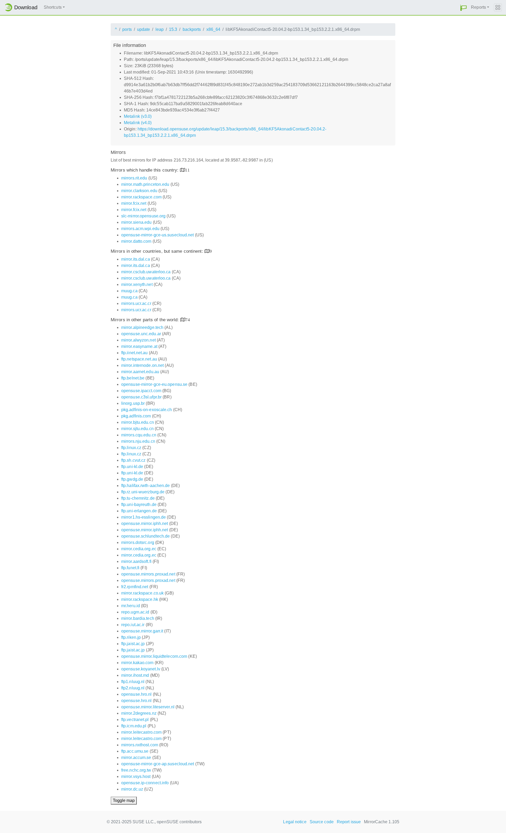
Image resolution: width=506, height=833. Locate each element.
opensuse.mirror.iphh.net (144, 523)
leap (159, 29)
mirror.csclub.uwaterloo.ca (146, 272)
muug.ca (129, 291)
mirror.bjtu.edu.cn (137, 422)
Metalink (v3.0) (138, 116)
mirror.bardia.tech (137, 618)
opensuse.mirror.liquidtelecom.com (154, 656)
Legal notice (294, 822)
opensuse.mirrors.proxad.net (148, 574)
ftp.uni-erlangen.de (139, 511)
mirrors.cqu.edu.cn (138, 435)
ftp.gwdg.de (132, 479)
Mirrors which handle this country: (145, 170)
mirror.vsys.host (136, 776)
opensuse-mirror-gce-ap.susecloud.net (157, 764)
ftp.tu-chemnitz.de (138, 498)
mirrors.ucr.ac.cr (136, 303)
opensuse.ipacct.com (141, 390)
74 (187, 319)
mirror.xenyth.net (137, 284)
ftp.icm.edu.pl (133, 726)
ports (127, 29)
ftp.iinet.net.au (134, 352)
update (143, 29)
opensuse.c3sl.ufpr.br (141, 397)
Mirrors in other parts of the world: (145, 319)
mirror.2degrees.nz (139, 713)
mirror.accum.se (136, 757)
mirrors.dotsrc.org (137, 542)
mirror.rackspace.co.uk (142, 593)
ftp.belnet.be (132, 378)
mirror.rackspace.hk (139, 599)
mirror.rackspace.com (141, 197)
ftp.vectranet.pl (135, 719)
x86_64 (213, 29)
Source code (322, 822)
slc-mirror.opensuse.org (143, 216)
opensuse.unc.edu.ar (141, 334)
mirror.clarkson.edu (139, 190)
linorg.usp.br (133, 403)
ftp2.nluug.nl (132, 688)
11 (187, 170)
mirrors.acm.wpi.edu (140, 228)
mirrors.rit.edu (134, 178)
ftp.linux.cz (131, 447)
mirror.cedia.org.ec (138, 549)
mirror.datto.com (136, 241)
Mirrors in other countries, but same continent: (158, 251)
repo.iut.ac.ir (132, 624)
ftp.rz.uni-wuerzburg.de (142, 492)
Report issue (349, 822)
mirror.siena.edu (136, 222)
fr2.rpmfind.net (134, 586)
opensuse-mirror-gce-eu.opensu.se (154, 384)
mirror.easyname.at (139, 346)
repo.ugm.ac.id (135, 612)
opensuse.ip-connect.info (145, 783)
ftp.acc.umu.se (134, 751)
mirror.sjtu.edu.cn (137, 428)
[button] (463, 7)
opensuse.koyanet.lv (140, 669)
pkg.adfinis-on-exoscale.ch (146, 409)
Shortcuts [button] (53, 7)
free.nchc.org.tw (136, 770)
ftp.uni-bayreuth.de (139, 504)
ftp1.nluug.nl (132, 681)
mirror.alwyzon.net (138, 340)
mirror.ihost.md (135, 675)
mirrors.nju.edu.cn (138, 441)
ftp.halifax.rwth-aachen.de (145, 485)
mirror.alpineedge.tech (142, 327)
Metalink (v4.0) (138, 122)
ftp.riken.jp (131, 637)
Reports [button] (478, 7)
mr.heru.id (130, 605)
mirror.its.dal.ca (135, 259)
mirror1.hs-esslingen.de (143, 517)
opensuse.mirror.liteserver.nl (147, 707)
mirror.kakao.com (137, 662)
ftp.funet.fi (130, 568)
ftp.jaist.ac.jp (133, 643)
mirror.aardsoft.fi (136, 561)
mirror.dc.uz (132, 789)
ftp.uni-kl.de (132, 466)
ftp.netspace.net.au (139, 359)
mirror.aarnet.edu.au (140, 371)
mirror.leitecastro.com (141, 732)
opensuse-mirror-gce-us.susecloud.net (157, 235)
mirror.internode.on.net (142, 365)
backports (192, 29)
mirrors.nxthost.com (139, 745)
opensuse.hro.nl (136, 694)
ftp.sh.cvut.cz (133, 460)
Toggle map (124, 800)
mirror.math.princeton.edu (145, 184)
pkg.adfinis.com (136, 416)
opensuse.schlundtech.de (145, 536)
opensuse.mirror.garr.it (142, 631)
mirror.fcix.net (134, 203)
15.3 (173, 29)
